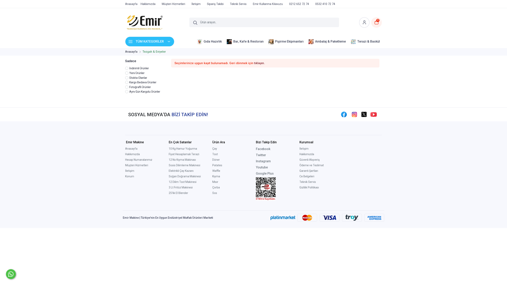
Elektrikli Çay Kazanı (181, 170)
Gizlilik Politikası (309, 187)
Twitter (261, 155)
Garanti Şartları (308, 170)
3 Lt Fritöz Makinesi (181, 187)
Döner (216, 159)
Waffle (216, 170)
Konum (129, 176)
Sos (214, 193)
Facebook (263, 149)
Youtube (262, 167)
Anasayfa (131, 148)
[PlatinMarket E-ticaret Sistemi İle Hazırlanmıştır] (283, 218)
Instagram (263, 161)
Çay (214, 148)
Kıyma (216, 176)
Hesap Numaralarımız (138, 159)
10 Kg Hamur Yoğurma (183, 148)
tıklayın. (259, 63)
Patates (217, 165)
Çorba (216, 187)
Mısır (215, 181)
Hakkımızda (132, 154)
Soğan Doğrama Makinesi (185, 176)
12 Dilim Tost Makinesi (182, 181)
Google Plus (265, 173)
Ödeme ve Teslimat (311, 165)
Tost (215, 154)
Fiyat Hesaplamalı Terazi (184, 154)
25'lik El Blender (178, 193)
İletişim (129, 170)
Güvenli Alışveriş (309, 159)
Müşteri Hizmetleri (136, 165)
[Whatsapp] (11, 274)
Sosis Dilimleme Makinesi (184, 165)
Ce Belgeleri (306, 176)
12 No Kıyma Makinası (182, 159)
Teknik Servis (307, 181)
